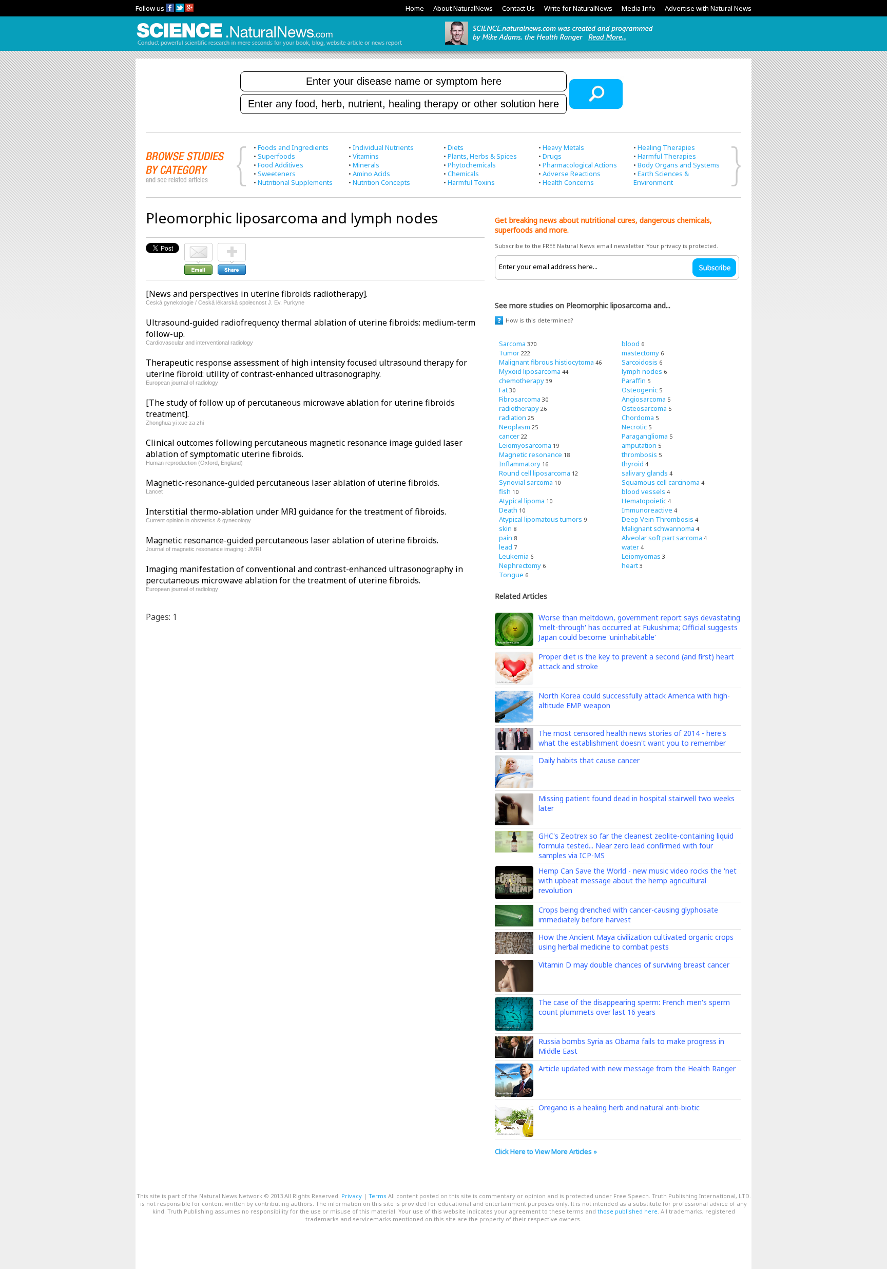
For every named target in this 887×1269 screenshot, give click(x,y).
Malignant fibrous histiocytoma (546, 362)
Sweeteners (277, 173)
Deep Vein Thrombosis (657, 519)
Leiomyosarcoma (525, 445)
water (630, 547)
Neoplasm (514, 426)
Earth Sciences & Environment (661, 178)
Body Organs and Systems (679, 164)
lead (505, 547)
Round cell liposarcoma (534, 473)
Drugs (552, 156)
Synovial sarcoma (526, 482)
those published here (627, 1211)
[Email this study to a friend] (198, 247)
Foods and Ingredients (293, 147)
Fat (503, 389)
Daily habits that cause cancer (589, 760)
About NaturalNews (463, 8)
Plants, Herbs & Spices (482, 156)
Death (508, 510)
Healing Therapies (666, 147)
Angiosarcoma (644, 399)
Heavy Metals (563, 147)
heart (630, 565)
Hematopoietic (644, 500)
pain (505, 537)
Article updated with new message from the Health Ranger (637, 1068)
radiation (512, 417)
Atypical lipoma (522, 500)
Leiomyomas (641, 556)
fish (505, 491)
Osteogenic (640, 389)
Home (415, 8)
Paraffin (634, 380)
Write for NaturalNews (578, 8)
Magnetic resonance (530, 454)
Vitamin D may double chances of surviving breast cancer (633, 965)
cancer (509, 436)
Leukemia (514, 556)
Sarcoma (512, 343)
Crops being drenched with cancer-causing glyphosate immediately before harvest (628, 914)
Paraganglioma (645, 436)
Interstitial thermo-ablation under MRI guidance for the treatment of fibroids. (296, 511)
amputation (639, 445)
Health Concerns (568, 182)
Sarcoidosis (640, 362)
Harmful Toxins (471, 182)
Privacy (351, 1196)
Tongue (511, 574)
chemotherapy (521, 380)
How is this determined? (539, 320)
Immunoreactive (647, 510)
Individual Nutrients (383, 147)
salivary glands (645, 473)
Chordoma (638, 417)
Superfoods (276, 156)
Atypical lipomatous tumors (540, 519)
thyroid (633, 463)
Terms (378, 1196)
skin (505, 528)
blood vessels (643, 491)
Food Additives (280, 164)
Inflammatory (520, 463)
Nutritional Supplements (295, 182)
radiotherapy (519, 408)
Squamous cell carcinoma (661, 482)
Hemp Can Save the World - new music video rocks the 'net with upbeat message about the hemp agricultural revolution (637, 880)
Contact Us (518, 8)
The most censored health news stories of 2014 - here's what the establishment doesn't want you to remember (632, 738)
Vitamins (366, 156)
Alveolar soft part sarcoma (662, 537)
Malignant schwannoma (658, 528)
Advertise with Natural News (708, 8)
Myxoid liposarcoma (530, 371)
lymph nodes (642, 371)
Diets (456, 147)
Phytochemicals (472, 164)
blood (631, 343)
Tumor (509, 352)
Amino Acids (371, 173)
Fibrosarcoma (520, 399)
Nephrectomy (520, 565)
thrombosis (639, 454)
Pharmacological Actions (580, 164)
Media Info (638, 8)
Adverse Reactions (572, 173)
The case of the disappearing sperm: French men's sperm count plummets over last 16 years (634, 1007)
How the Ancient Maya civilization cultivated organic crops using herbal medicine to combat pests (636, 942)
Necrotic (634, 426)
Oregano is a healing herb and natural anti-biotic (619, 1107)
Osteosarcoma (644, 408)
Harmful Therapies (667, 156)
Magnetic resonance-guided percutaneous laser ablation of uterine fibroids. (292, 540)
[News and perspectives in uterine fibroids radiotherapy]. (257, 293)
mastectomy (640, 352)
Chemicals (463, 173)
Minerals (366, 164)
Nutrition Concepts (381, 182)
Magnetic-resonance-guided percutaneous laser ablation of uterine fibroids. (292, 482)
